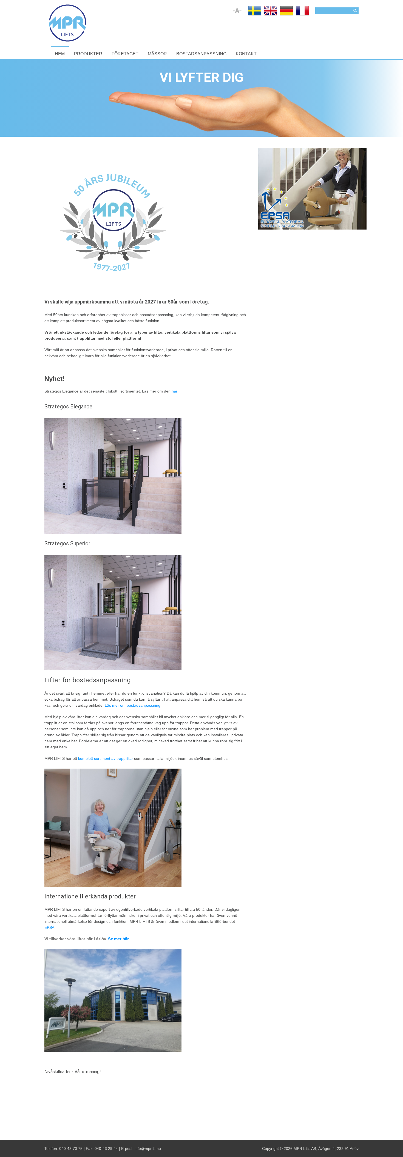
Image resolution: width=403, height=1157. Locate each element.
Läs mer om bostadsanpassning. (133, 705)
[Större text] (234, 13)
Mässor (157, 53)
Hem (60, 53)
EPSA (49, 927)
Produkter (88, 53)
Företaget (125, 53)
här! (174, 391)
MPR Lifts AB (305, 1148)
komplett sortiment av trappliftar (105, 758)
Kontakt (246, 53)
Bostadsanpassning (201, 53)
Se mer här (118, 939)
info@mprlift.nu (148, 1148)
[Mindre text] (240, 13)
